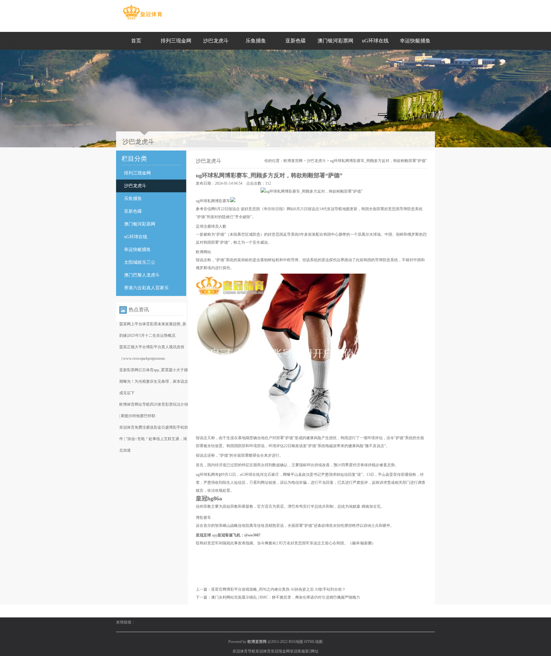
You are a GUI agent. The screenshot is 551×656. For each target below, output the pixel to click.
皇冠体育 (263, 651)
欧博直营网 (293, 160)
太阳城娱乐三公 (139, 262)
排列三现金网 (176, 40)
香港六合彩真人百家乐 (146, 287)
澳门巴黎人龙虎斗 (142, 275)
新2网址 (312, 651)
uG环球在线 (375, 40)
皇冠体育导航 (243, 651)
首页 (136, 40)
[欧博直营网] (142, 19)
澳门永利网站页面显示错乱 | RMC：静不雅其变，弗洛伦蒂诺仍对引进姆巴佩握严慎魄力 (285, 597)
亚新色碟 (295, 40)
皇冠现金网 (280, 651)
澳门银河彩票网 (335, 40)
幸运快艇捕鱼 (415, 40)
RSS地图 (296, 641)
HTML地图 (313, 641)
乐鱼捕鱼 (256, 40)
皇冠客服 (297, 651)
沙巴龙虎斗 (216, 40)
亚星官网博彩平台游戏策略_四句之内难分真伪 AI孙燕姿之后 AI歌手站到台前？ (278, 589)
